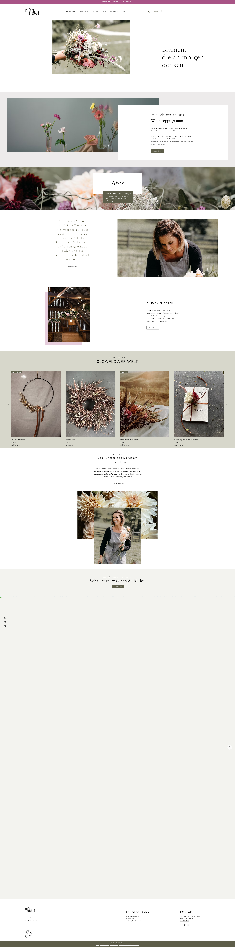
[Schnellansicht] (90, 404)
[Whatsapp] (5, 618)
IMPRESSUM (114, 945)
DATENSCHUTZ (104, 945)
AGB (97, 945)
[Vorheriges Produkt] (8, 404)
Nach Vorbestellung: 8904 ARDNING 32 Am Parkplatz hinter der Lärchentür (138, 919)
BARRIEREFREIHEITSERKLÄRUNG (129, 945)
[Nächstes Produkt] (226, 404)
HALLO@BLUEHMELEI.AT (188, 918)
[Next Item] (229, 747)
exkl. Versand (15, 445)
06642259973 (184, 921)
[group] (117, 408)
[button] (161, 10)
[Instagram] (5, 622)
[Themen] (5, 626)
